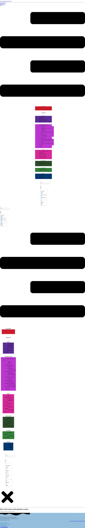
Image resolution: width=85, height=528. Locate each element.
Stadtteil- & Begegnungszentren (8, 396)
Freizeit (43, 149)
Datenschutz (7, 524)
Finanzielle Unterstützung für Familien (45, 163)
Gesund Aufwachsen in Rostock (44, 125)
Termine (40, 176)
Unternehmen (43, 167)
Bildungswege (41, 118)
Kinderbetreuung (10, 426)
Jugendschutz (43, 129)
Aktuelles (43, 173)
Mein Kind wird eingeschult (43, 119)
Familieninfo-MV (41, 177)
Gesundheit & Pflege (43, 124)
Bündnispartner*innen (42, 107)
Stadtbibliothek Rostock (42, 153)
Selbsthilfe (40, 146)
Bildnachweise (3, 525)
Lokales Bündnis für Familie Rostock (6, 1)
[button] (42, 54)
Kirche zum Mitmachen (8, 404)
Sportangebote (41, 152)
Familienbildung (41, 117)
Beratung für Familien (42, 162)
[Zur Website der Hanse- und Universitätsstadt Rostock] (4, 527)
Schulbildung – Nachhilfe (9, 351)
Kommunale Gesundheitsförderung (46, 139)
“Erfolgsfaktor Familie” (42, 169)
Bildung (43, 115)
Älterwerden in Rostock (42, 138)
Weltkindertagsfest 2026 (9, 411)
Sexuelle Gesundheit (11, 374)
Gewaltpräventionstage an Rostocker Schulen (10, 370)
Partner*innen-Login (10, 332)
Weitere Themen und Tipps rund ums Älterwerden (10, 386)
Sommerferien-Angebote (43, 156)
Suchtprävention (43, 130)
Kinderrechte (43, 112)
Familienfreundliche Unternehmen (9, 436)
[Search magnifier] (40, 187)
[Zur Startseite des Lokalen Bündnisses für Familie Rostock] (3, 4)
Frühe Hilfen (43, 126)
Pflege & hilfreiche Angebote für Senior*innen (9, 382)
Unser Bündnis (43, 106)
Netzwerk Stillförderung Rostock (46, 128)
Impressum (2, 524)
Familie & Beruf (43, 160)
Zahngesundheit (43, 134)
